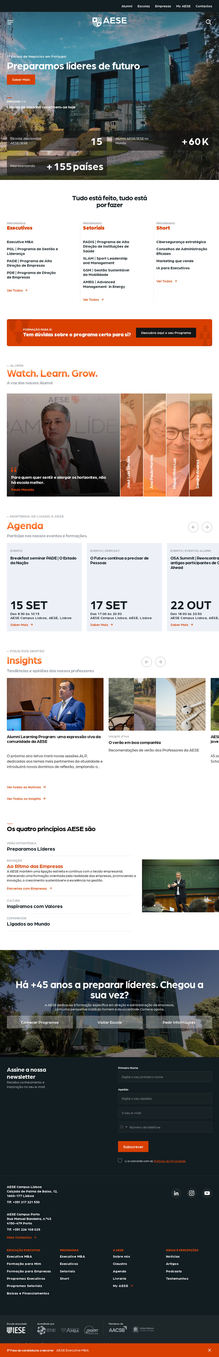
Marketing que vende (175, 260)
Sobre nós (121, 1256)
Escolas (144, 6)
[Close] (209, 1350)
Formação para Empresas (29, 1271)
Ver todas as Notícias (24, 787)
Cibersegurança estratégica (181, 241)
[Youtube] (207, 1193)
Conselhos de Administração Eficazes (181, 251)
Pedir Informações (179, 1022)
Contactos (204, 6)
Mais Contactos (19, 1237)
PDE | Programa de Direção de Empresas (31, 274)
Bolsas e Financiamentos (28, 1293)
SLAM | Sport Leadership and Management (105, 260)
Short (64, 1278)
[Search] (208, 22)
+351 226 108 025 (26, 1229)
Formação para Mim (24, 1263)
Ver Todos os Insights (24, 798)
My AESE (183, 6)
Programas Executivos (26, 1278)
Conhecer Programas (40, 1022)
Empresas (163, 6)
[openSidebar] (10, 22)
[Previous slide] (12, 123)
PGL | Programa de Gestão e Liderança (32, 251)
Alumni (126, 6)
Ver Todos (15, 290)
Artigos (172, 1263)
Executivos (69, 1263)
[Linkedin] (176, 1193)
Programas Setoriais (24, 1286)
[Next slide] (26, 123)
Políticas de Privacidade (170, 1161)
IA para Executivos (173, 267)
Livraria (119, 1278)
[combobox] (123, 1127)
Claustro (120, 1263)
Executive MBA (20, 241)
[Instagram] (191, 1193)
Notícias (173, 1256)
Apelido (123, 1089)
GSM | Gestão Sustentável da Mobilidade (106, 272)
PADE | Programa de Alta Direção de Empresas (29, 263)
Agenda (119, 1271)
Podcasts (174, 1271)
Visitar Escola (110, 1022)
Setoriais (67, 1271)
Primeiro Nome (128, 1067)
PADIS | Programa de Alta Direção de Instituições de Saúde (106, 246)
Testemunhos (177, 1278)
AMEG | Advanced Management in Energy (104, 284)
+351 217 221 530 (26, 1202)
